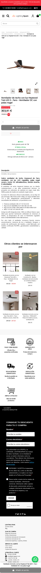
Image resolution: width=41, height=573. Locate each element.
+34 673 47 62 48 (12, 558)
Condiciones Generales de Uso (12, 539)
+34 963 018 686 (11, 554)
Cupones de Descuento (11, 549)
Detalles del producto (8, 174)
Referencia (4, 106)
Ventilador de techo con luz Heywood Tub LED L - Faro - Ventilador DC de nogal (11, 278)
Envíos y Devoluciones (10, 535)
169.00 (30, 285)
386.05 (30, 322)
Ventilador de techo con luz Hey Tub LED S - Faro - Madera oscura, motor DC (11, 316)
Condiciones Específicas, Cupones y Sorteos (16, 540)
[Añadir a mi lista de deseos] (10, 133)
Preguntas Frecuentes (10, 533)
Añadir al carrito (22, 127)
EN (37, 8)
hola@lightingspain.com (14, 556)
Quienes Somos (9, 526)
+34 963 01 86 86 (10, 8)
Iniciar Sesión (8, 547)
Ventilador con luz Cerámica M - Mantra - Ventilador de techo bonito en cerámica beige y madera (30, 279)
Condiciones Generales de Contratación (15, 537)
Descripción (5, 170)
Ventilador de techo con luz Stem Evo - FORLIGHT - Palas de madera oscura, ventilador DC (30, 316)
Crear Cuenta (8, 545)
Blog (6, 528)
